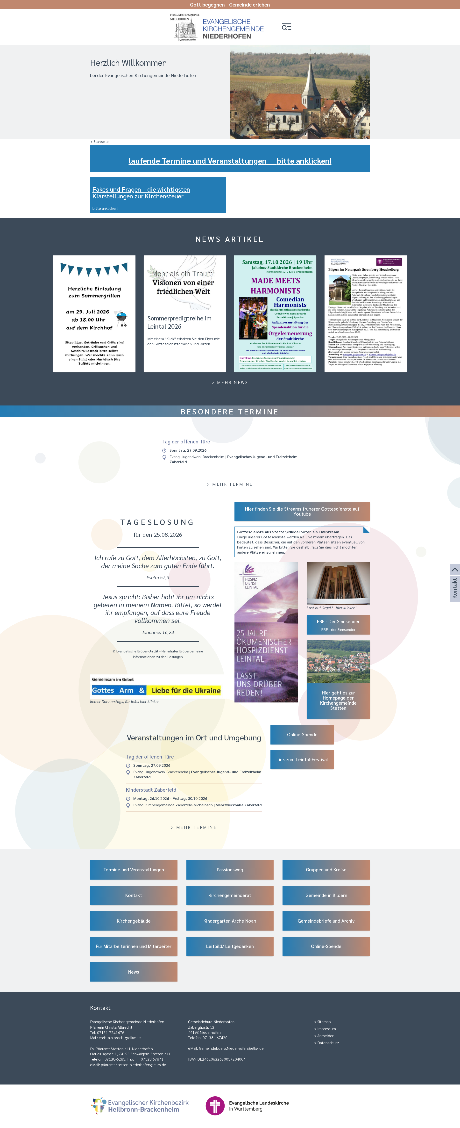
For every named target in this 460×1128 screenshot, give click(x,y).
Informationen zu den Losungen (158, 656)
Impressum (326, 1028)
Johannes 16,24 (158, 632)
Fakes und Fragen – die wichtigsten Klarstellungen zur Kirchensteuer (141, 192)
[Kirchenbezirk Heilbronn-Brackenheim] (147, 1117)
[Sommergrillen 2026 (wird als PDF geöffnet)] (94, 313)
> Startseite (100, 141)
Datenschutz (328, 1042)
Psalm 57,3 (158, 577)
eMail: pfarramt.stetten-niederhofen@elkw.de (128, 1064)
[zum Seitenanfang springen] (455, 570)
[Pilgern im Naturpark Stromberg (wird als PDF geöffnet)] (366, 313)
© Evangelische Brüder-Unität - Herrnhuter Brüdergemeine (158, 651)
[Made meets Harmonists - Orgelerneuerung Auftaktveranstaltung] (275, 313)
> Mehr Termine (230, 484)
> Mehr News (230, 382)
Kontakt (454, 595)
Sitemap (324, 1021)
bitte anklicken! (105, 208)
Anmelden (325, 1035)
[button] (287, 27)
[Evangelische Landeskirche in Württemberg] (254, 1117)
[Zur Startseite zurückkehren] (219, 15)
